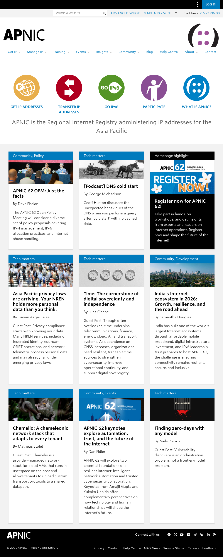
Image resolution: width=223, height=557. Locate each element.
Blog (149, 51)
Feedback (209, 548)
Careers (193, 548)
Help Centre (169, 51)
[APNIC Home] (24, 35)
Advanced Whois (125, 13)
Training (59, 51)
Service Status (173, 548)
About (189, 51)
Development (187, 259)
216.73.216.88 (210, 13)
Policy (39, 156)
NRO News (152, 548)
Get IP (12, 51)
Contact (210, 51)
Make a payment (158, 13)
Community (127, 51)
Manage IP (35, 51)
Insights (102, 51)
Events (81, 51)
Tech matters (94, 156)
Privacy (99, 548)
